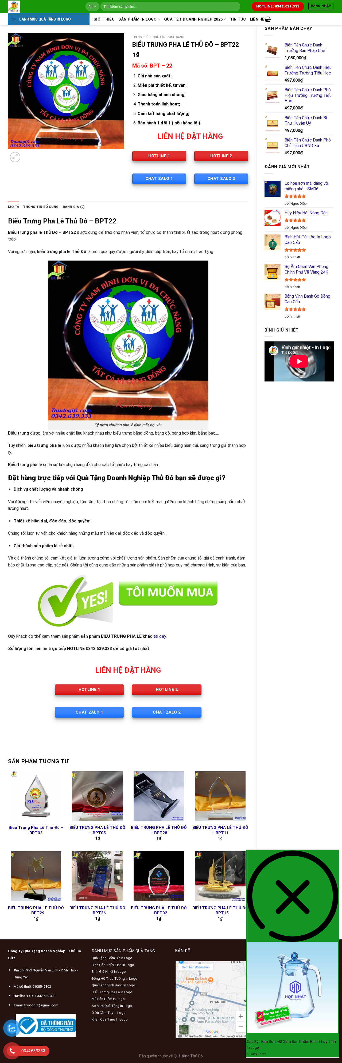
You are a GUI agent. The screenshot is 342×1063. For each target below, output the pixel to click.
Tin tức (238, 19)
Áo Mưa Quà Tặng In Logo (112, 1006)
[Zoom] (15, 157)
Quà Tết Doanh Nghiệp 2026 (193, 19)
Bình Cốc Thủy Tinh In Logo (113, 965)
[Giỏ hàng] (268, 19)
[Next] (28, 154)
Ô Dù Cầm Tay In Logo (109, 1013)
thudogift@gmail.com (41, 1005)
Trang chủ (140, 37)
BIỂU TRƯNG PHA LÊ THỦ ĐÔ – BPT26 (97, 910)
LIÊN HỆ (257, 19)
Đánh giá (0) (74, 207)
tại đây (159, 636)
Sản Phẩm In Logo (137, 19)
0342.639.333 (45, 996)
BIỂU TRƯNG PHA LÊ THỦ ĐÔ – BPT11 (220, 830)
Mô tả (13, 207)
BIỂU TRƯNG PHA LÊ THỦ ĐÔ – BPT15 (220, 910)
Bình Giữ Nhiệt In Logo (109, 972)
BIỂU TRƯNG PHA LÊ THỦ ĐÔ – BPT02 (159, 910)
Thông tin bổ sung (41, 207)
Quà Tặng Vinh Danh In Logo (113, 985)
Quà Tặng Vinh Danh (168, 37)
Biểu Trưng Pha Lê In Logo (112, 992)
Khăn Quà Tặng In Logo (110, 1019)
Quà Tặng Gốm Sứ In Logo (112, 958)
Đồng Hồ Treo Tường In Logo (114, 979)
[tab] (13, 207)
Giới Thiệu (104, 19)
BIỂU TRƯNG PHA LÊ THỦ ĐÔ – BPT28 (159, 830)
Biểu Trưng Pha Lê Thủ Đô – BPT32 (36, 830)
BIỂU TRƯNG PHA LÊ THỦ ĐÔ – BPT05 (97, 830)
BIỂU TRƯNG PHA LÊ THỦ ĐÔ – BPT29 (36, 910)
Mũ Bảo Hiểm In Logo (108, 999)
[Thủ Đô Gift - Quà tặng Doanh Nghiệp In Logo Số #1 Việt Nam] (42, 6)
